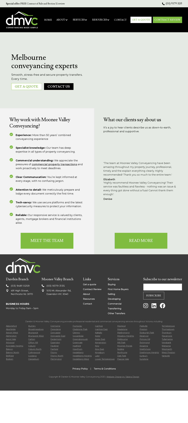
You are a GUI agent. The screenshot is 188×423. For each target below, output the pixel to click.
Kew (97, 346)
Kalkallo (98, 332)
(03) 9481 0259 (20, 285)
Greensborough (80, 339)
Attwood (10, 342)
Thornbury (166, 332)
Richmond (145, 342)
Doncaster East (58, 336)
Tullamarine (167, 339)
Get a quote (89, 284)
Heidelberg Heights (82, 356)
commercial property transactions (54, 164)
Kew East (99, 349)
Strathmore (145, 349)
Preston (143, 329)
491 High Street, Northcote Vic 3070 (22, 292)
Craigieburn (33, 359)
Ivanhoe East (101, 329)
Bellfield (10, 356)
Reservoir (144, 336)
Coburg (31, 346)
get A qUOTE (141, 19)
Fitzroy (54, 352)
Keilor (97, 336)
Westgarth (167, 349)
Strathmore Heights (149, 352)
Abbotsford (11, 326)
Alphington (11, 336)
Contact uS (59, 87)
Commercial (115, 303)
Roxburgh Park (147, 332)
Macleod (121, 326)
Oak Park (121, 356)
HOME (48, 20)
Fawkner (55, 346)
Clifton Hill (33, 342)
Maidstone (122, 329)
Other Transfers (116, 313)
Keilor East (100, 339)
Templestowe (168, 326)
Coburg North (35, 349)
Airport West (12, 332)
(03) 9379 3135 (174, 3)
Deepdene (56, 329)
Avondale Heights (14, 346)
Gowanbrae (78, 336)
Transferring (114, 308)
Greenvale (77, 342)
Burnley (32, 326)
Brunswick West (36, 336)
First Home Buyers (118, 289)
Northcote (122, 352)
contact (120, 20)
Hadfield (77, 346)
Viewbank (166, 342)
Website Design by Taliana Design (123, 377)
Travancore (167, 336)
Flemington (56, 359)
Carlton (31, 339)
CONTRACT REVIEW (167, 19)
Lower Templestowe (105, 359)
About (86, 294)
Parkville (144, 326)
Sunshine (144, 359)
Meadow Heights (125, 336)
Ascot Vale (11, 339)
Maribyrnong (123, 332)
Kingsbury (100, 352)
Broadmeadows (35, 329)
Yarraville (166, 356)
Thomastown (168, 329)
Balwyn (9, 349)
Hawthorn (77, 349)
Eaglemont (56, 339)
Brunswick (33, 332)
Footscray (77, 326)
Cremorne (55, 326)
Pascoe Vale (123, 359)
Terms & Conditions (105, 368)
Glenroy (76, 332)
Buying (111, 284)
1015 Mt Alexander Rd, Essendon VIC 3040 (59, 292)
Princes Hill (145, 339)
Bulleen (9, 359)
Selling (111, 294)
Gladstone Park (80, 329)
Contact (87, 303)
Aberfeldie (11, 329)
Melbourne (122, 339)
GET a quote (26, 87)
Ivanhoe (99, 326)
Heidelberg (78, 352)
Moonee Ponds (124, 346)
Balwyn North (12, 352)
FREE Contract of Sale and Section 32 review (35, 3)
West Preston (168, 352)
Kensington (100, 342)
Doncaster (56, 332)
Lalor (97, 356)
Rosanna (144, 346)
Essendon (55, 342)
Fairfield (54, 349)
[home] (22, 19)
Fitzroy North (57, 356)
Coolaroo (32, 356)
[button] (62, 20)
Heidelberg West (81, 359)
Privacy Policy (80, 368)
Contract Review (92, 289)
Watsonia (166, 346)
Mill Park (121, 342)
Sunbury (144, 356)
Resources (89, 299)
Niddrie (120, 349)
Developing (114, 299)
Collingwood (34, 352)
